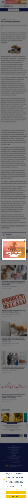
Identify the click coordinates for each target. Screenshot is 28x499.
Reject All (16, 492)
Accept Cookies (15, 496)
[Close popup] (25, 241)
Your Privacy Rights (15, 489)
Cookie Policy (11, 486)
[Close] (25, 473)
